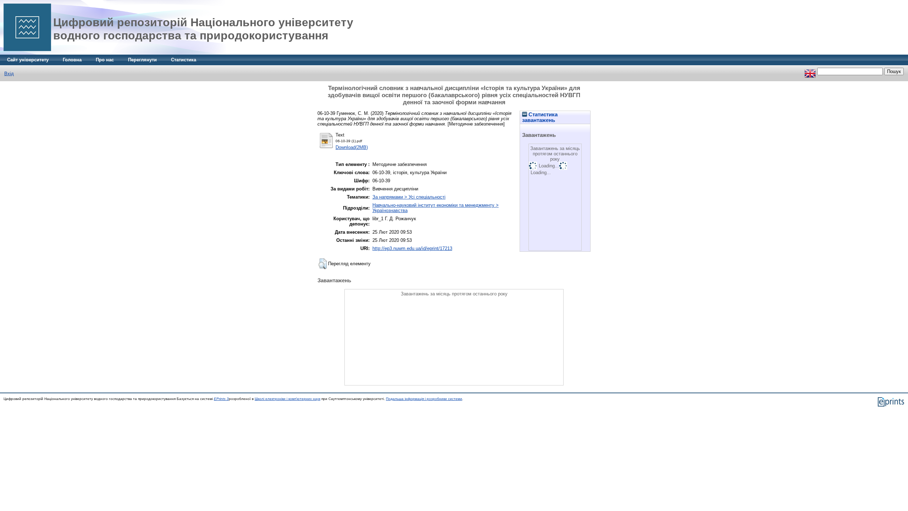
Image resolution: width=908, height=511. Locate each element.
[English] (810, 71)
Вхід (9, 73)
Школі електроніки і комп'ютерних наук (287, 399)
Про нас (105, 59)
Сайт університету (28, 59)
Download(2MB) (352, 147)
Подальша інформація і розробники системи (424, 399)
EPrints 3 (221, 399)
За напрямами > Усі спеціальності (408, 197)
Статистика (183, 59)
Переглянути (142, 59)
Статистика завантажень (540, 117)
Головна (72, 59)
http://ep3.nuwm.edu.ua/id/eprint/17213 (412, 248)
